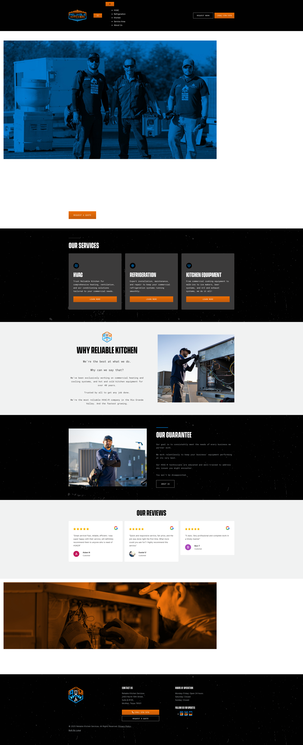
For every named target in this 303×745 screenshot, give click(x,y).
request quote (80, 667)
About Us (165, 484)
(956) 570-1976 (224, 15)
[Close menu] (110, 4)
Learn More (95, 299)
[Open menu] (98, 15)
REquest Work (203, 15)
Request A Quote (82, 215)
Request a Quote (141, 718)
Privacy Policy (124, 726)
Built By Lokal (75, 730)
